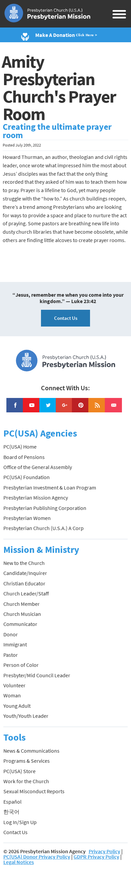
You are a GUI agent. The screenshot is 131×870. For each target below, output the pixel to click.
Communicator (20, 624)
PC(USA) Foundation (26, 477)
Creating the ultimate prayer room (57, 131)
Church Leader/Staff (26, 593)
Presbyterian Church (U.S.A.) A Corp (43, 528)
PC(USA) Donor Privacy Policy (36, 856)
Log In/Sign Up (20, 822)
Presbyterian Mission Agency (35, 497)
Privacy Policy (104, 851)
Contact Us (65, 318)
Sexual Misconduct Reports (33, 791)
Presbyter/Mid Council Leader (36, 675)
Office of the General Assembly (37, 467)
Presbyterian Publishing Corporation (44, 508)
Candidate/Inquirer (25, 573)
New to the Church (24, 563)
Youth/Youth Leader (25, 715)
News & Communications (31, 750)
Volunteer (14, 685)
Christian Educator (24, 583)
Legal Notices (18, 862)
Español (12, 801)
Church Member (21, 603)
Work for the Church (26, 781)
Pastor (10, 654)
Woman (12, 695)
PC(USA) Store (19, 771)
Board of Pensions (24, 457)
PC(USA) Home (20, 446)
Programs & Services (26, 760)
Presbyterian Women (27, 518)
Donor (10, 634)
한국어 (11, 811)
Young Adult (17, 705)
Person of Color (21, 664)
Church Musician (22, 614)
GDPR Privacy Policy (96, 856)
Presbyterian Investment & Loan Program (49, 487)
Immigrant (15, 644)
